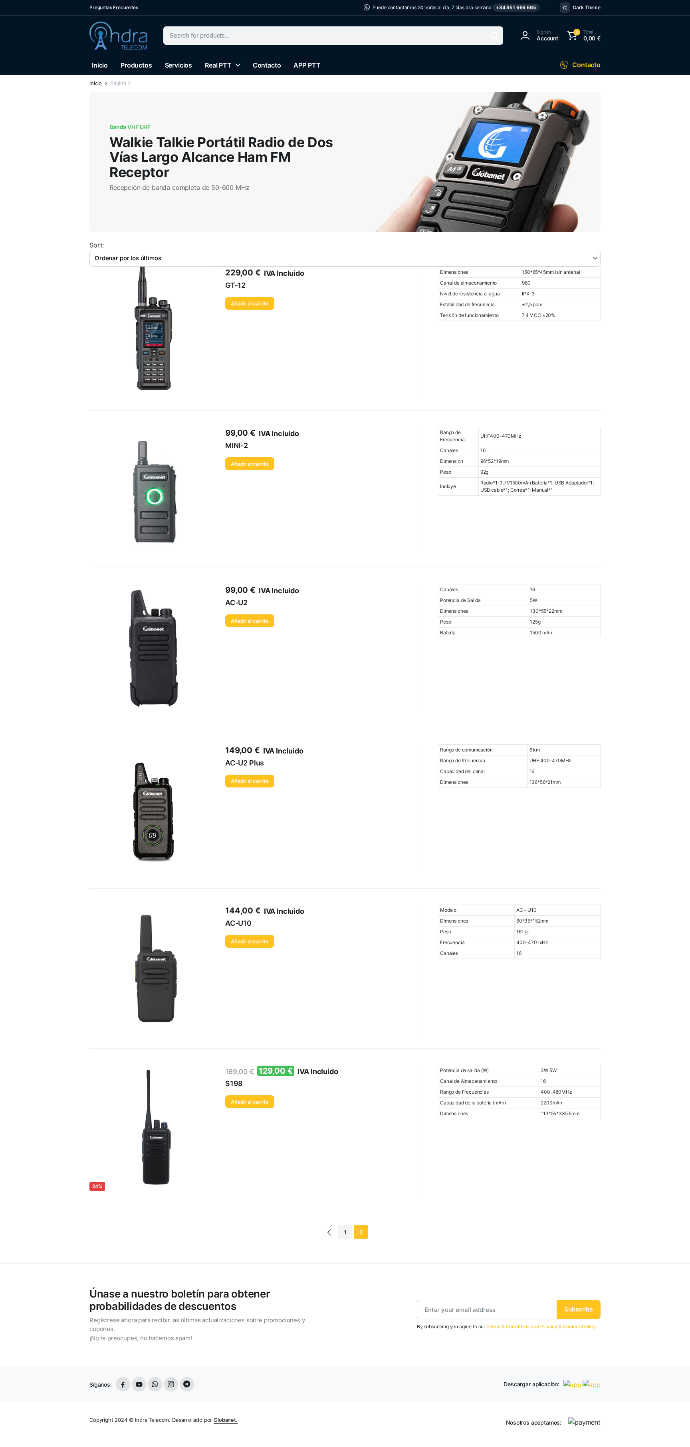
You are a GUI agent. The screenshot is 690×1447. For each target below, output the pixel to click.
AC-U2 (236, 602)
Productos (136, 65)
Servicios (178, 65)
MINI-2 (236, 445)
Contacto (267, 65)
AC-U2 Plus (244, 763)
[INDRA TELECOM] (118, 36)
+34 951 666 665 (516, 7)
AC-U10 (238, 923)
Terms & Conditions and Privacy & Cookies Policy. (541, 1326)
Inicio (100, 65)
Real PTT (218, 65)
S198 (234, 1083)
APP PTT (306, 65)
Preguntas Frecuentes (113, 7)
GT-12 (235, 285)
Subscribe (578, 1309)
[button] (582, 35)
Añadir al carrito (250, 303)
